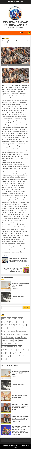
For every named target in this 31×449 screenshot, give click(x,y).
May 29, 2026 (15, 288)
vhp (3, 353)
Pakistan (21, 340)
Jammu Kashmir (10, 334)
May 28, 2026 (16, 298)
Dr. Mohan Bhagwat (21, 325)
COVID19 (11, 325)
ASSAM (20, 319)
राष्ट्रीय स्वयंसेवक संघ (22, 356)
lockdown (17, 337)
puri (16, 343)
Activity (14, 319)
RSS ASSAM (5, 350)
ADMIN (4, 45)
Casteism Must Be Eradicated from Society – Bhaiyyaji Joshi (6, 396)
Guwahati (4, 328)
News (7, 38)
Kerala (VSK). (25, 334)
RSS (20, 346)
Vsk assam (22, 353)
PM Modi (10, 343)
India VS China (11, 331)
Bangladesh (5, 322)
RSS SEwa (13, 350)
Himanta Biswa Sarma (14, 328)
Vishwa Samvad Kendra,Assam (15, 23)
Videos (8, 353)
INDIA (3, 331)
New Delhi (4, 340)
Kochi (3, 337)
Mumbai (24, 337)
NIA (16, 340)
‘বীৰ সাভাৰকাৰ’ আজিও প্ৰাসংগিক (6, 297)
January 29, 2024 (10, 45)
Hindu (23, 328)
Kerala (18, 334)
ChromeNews (22, 445)
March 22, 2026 (16, 434)
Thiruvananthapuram (23, 350)
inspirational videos (21, 331)
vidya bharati (15, 353)
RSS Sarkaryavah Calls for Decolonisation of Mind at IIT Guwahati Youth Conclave (6, 408)
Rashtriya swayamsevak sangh (9, 346)
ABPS (3, 319)
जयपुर (7, 356)
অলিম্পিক (4, 359)
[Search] (25, 32)
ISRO (3, 334)
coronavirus (20, 322)
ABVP (8, 319)
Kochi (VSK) (10, 337)
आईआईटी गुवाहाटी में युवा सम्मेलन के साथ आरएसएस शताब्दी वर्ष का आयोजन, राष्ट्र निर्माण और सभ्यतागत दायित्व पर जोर (6, 419)
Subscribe (29, 33)
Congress (12, 322)
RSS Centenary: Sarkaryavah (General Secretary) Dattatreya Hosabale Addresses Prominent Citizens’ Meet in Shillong (6, 430)
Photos (4, 343)
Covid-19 (4, 325)
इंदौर (3, 356)
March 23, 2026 (16, 411)
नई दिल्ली (13, 356)
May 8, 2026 (15, 399)
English (3, 38)
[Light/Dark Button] (21, 32)
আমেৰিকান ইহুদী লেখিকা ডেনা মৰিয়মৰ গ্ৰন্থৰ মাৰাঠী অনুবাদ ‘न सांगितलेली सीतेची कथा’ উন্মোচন (6, 286)
